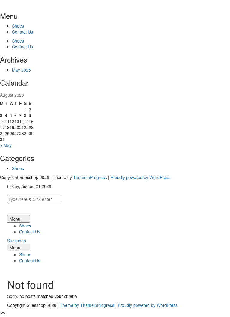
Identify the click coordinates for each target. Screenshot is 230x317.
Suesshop (16, 241)
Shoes (18, 26)
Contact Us (22, 32)
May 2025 (21, 70)
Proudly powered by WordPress (140, 177)
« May (6, 145)
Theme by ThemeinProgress (87, 305)
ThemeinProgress (90, 177)
